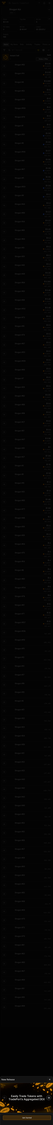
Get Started (27, 1118)
